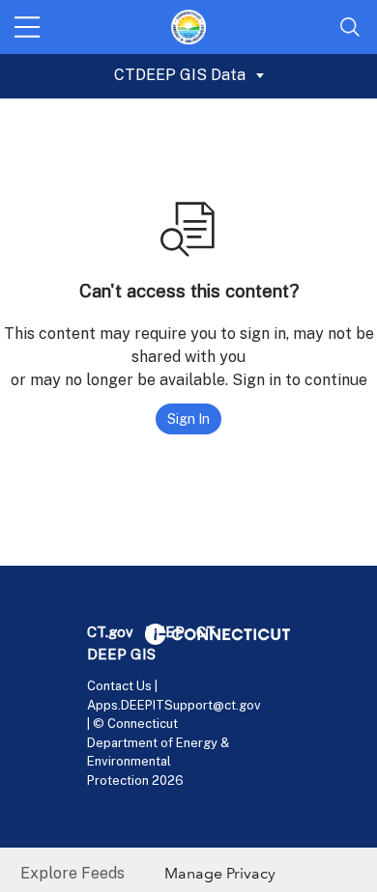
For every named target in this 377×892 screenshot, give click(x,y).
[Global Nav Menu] (27, 27)
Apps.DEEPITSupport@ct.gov (174, 705)
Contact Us (119, 686)
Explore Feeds (72, 873)
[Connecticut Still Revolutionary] (217, 633)
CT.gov (110, 632)
